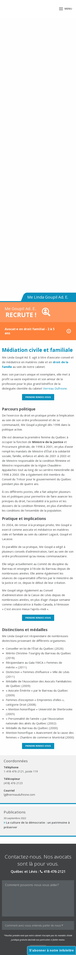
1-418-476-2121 (14, 771)
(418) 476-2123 (13, 783)
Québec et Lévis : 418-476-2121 (38, 871)
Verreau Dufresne (55, 388)
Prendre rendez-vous (38, 397)
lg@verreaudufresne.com (19, 794)
